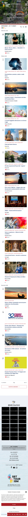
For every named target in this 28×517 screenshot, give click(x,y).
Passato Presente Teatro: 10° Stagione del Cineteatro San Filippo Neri (15, 372)
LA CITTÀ (14, 454)
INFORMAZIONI (14, 460)
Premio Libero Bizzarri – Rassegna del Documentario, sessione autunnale (14, 326)
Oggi (14, 382)
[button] (26, 492)
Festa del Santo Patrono (11, 144)
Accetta (14, 504)
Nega (14, 508)
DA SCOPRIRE (14, 456)
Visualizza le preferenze (14, 511)
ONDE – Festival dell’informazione (13, 210)
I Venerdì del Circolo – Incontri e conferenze (15, 255)
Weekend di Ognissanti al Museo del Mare (15, 277)
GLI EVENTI (14, 452)
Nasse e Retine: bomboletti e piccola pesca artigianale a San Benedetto (15, 303)
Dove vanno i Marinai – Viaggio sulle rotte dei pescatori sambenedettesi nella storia (15, 188)
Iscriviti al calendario (13, 386)
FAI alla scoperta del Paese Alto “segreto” (15, 166)
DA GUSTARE (14, 458)
